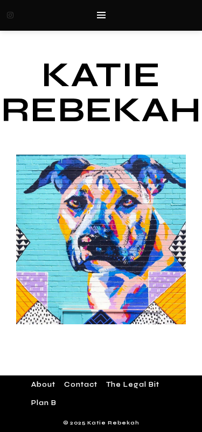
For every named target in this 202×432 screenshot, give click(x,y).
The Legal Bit (132, 384)
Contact (80, 384)
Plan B (44, 403)
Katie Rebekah (101, 92)
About (43, 384)
